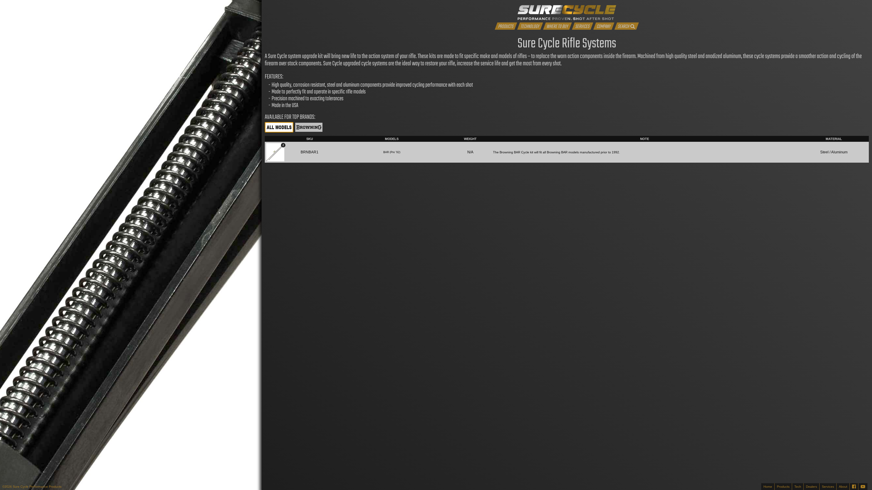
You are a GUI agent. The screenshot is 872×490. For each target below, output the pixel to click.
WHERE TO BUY (557, 26)
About (843, 486)
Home (767, 486)
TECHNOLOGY (529, 26)
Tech (797, 486)
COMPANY (603, 26)
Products (783, 486)
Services (828, 486)
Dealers (811, 486)
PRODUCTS (505, 26)
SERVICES (582, 26)
